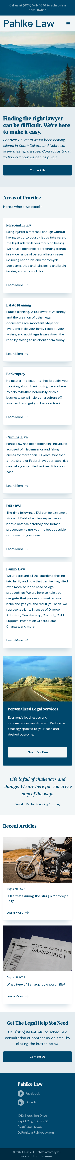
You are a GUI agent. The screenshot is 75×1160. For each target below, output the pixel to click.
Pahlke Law (28, 23)
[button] (67, 23)
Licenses (46, 1156)
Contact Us (37, 170)
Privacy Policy (29, 1156)
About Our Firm (37, 752)
